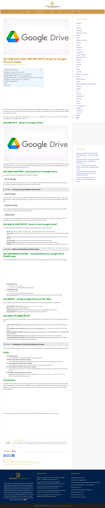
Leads (78, 69)
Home (21, 11)
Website (52, 11)
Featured (79, 50)
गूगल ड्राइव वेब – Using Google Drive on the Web (16, 79)
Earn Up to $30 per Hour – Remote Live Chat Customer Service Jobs (23, 463)
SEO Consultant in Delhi (78, 497)
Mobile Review (80, 79)
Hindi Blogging (81, 57)
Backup (7, 461)
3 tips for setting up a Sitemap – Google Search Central (19, 464)
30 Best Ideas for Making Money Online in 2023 (85, 482)
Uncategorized (81, 106)
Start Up (78, 98)
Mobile (78, 76)
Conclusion (7, 85)
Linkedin (79, 72)
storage (20, 461)
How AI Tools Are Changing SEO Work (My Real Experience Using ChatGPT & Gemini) (86, 173)
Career (73, 11)
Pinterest (79, 86)
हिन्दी (79, 11)
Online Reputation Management (86, 84)
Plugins (78, 89)
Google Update (81, 55)
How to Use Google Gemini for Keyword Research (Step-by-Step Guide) (86, 179)
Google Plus (80, 52)
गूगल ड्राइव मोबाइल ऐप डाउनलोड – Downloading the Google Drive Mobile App (23, 77)
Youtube (79, 113)
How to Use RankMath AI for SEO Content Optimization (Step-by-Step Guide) (87, 167)
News (66, 11)
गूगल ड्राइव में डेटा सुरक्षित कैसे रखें (11, 81)
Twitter (78, 103)
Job (77, 67)
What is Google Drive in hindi (30, 461)
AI (76, 25)
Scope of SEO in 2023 (77, 492)
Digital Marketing (40, 11)
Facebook (79, 47)
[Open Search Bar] (85, 12)
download (12, 461)
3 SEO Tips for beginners (78, 480)
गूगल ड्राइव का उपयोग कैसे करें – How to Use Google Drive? (18, 75)
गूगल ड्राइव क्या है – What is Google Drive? (14, 72)
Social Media (80, 96)
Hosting (78, 59)
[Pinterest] (14, 451)
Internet (78, 64)
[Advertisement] (36, 98)
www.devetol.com (17, 447)
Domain (78, 42)
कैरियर (77, 118)
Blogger (78, 28)
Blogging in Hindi (81, 33)
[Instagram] (8, 451)
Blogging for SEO (76, 487)
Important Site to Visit (77, 477)
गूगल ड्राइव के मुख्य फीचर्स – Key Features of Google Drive (18, 74)
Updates (79, 108)
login (16, 461)
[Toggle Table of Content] (40, 70)
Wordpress (79, 110)
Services (78, 93)
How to (78, 62)
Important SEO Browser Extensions (82, 489)
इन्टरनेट (78, 115)
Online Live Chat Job (77, 494)
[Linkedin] (6, 451)
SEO (77, 91)
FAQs (5, 83)
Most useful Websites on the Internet (82, 485)
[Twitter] (10, 451)
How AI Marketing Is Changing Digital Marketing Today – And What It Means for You (87, 161)
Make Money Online (82, 74)
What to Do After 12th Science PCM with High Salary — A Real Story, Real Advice (87, 155)
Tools (11, 459)
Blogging (28, 11)
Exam (78, 45)
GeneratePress (67, 505)
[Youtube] (12, 451)
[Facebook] (4, 451)
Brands (60, 11)
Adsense (79, 23)
